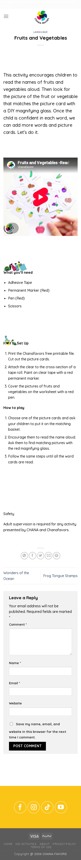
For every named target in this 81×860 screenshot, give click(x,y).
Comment (18, 625)
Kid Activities (26, 844)
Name (15, 663)
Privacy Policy (64, 844)
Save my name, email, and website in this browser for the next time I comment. (37, 730)
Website (15, 703)
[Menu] (6, 16)
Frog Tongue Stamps (60, 575)
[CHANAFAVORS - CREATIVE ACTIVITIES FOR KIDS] (42, 16)
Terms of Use (41, 847)
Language (40, 32)
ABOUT (45, 844)
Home (8, 844)
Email (14, 683)
